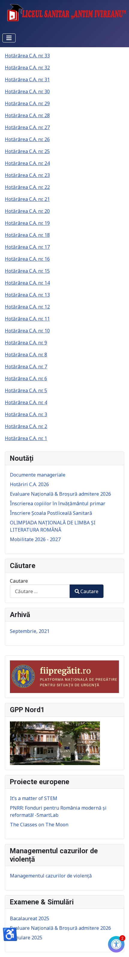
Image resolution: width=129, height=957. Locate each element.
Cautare (19, 581)
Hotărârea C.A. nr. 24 (27, 163)
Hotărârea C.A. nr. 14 (27, 283)
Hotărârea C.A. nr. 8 (26, 354)
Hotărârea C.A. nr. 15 (27, 271)
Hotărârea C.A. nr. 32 (27, 67)
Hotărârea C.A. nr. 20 (27, 211)
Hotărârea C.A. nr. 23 (27, 175)
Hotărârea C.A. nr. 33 (27, 55)
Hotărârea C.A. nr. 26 (27, 139)
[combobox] (40, 591)
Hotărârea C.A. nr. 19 (27, 223)
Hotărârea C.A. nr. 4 (26, 402)
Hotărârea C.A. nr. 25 (27, 151)
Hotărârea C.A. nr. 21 (27, 199)
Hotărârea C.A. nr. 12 (27, 306)
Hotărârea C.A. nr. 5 (26, 390)
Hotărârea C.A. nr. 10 (27, 330)
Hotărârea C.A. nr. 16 (27, 259)
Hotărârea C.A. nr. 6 (26, 378)
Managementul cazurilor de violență (51, 875)
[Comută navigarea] (9, 37)
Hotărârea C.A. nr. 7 (26, 366)
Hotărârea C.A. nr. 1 (26, 438)
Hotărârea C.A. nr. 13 (27, 294)
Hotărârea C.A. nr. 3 (26, 414)
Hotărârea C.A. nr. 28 (27, 115)
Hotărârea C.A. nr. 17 (27, 247)
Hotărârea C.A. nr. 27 (27, 127)
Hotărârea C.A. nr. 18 (27, 235)
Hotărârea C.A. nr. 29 (27, 103)
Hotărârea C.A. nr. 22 (27, 187)
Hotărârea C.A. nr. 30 (27, 91)
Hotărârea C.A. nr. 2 (26, 426)
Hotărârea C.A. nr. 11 (27, 318)
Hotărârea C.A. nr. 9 (26, 342)
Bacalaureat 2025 (29, 918)
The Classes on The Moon (39, 824)
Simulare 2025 (26, 937)
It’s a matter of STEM (33, 798)
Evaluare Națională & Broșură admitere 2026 (60, 928)
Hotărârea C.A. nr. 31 (27, 79)
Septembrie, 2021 (30, 631)
